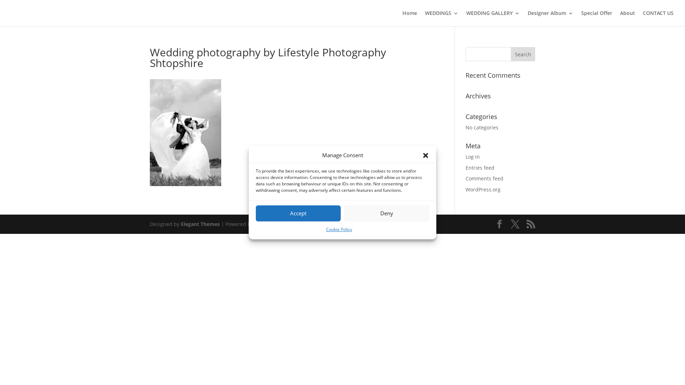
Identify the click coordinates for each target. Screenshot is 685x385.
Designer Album (547, 13)
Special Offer (596, 13)
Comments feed (484, 178)
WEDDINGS (438, 13)
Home (409, 13)
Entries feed (480, 167)
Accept (298, 213)
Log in (473, 156)
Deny (386, 213)
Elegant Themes (200, 224)
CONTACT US (658, 13)
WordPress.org (483, 189)
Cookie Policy (339, 229)
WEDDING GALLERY (489, 13)
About (627, 13)
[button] (425, 155)
